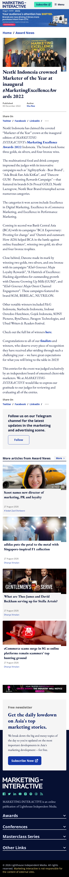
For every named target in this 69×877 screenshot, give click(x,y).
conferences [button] (15, 826)
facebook (20, 121)
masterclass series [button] (21, 836)
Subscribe (44, 5)
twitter (7, 121)
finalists (45, 341)
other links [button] (14, 847)
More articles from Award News (32, 458)
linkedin (35, 121)
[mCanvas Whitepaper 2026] (34, 18)
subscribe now (26, 762)
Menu (61, 4)
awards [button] (10, 815)
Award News (25, 33)
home (7, 33)
